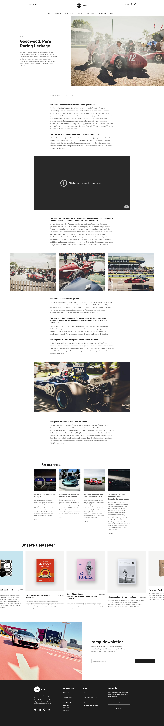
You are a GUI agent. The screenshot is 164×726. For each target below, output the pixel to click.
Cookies (65, 713)
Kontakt (66, 707)
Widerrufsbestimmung (90, 700)
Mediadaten (67, 702)
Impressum (66, 695)
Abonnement (87, 695)
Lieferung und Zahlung (91, 705)
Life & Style (69, 13)
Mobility (58, 13)
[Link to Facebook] (36, 710)
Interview (102, 13)
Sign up (144, 661)
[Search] (130, 4)
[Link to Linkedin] (41, 710)
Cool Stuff (91, 13)
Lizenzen (66, 705)
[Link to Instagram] (45, 710)
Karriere (66, 710)
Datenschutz (67, 697)
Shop (49, 13)
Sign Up (118, 708)
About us (113, 13)
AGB (84, 692)
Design (80, 13)
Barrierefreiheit (68, 700)
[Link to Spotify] (50, 710)
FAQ (84, 702)
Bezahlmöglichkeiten (90, 697)
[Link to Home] (82, 5)
